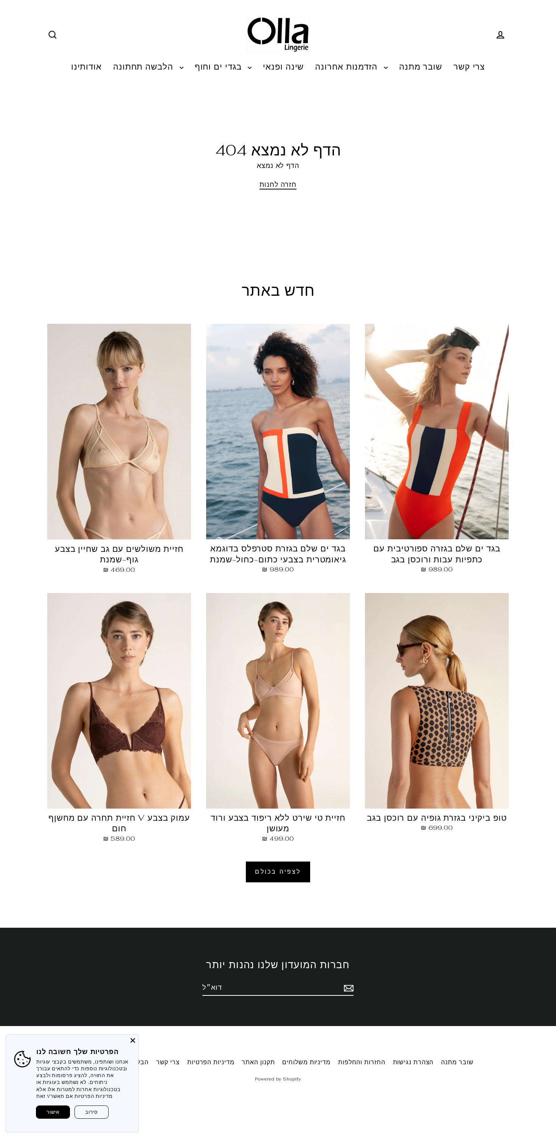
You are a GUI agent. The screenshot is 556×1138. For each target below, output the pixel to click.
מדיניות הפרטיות (211, 1062)
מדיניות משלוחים (306, 1062)
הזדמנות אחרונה (347, 66)
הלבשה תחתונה (144, 66)
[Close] (133, 1040)
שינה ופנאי (283, 66)
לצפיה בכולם (278, 872)
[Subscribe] (348, 988)
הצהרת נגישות (413, 1062)
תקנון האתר (258, 1062)
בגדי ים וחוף (219, 66)
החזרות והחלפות (361, 1062)
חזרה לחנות (278, 184)
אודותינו (86, 66)
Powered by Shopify (278, 1079)
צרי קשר (469, 66)
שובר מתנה (420, 66)
